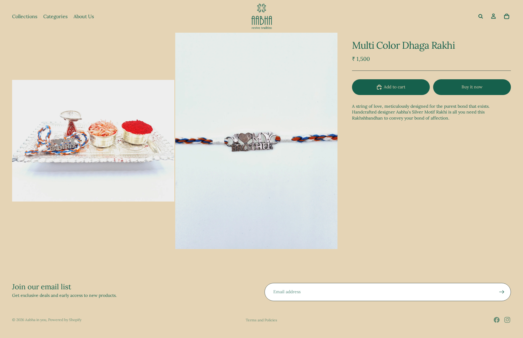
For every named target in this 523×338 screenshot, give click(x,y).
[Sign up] (501, 292)
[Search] (480, 16)
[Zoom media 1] (93, 141)
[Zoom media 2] (256, 141)
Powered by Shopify (64, 319)
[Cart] (506, 16)
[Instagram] (507, 319)
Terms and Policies (261, 320)
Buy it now (472, 87)
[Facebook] (496, 319)
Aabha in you (35, 319)
